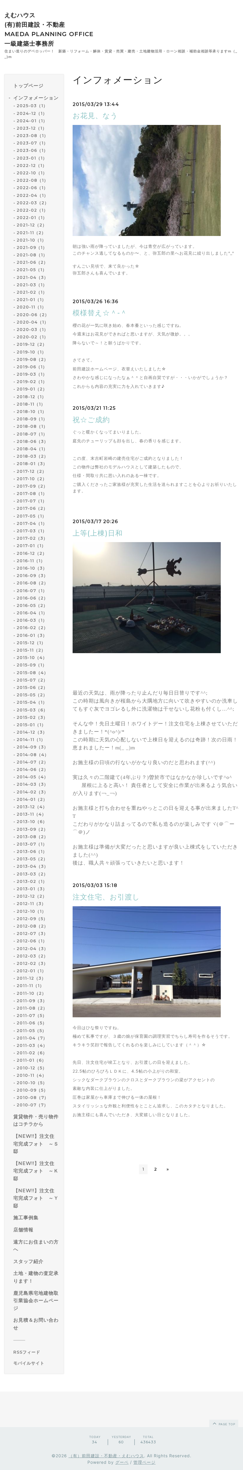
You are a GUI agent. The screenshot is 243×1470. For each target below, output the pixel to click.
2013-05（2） (32, 859)
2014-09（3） (32, 747)
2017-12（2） (32, 471)
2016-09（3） (32, 575)
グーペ (122, 1462)
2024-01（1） (32, 120)
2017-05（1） (32, 516)
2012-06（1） (32, 941)
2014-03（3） (32, 784)
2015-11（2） (31, 650)
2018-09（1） (32, 419)
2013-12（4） (32, 806)
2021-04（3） (32, 277)
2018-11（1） (31, 404)
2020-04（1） (33, 322)
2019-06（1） (32, 366)
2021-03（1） (32, 284)
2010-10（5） (32, 1082)
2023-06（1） (32, 150)
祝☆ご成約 (91, 419)
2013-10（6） (32, 821)
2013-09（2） (32, 829)
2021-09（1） (32, 247)
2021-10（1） (31, 240)
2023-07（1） (32, 143)
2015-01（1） (31, 724)
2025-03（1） (32, 105)
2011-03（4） (32, 1045)
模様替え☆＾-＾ (100, 313)
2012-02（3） (32, 963)
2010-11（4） (32, 1075)
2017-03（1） (32, 531)
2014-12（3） (32, 732)
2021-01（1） (31, 299)
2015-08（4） (32, 672)
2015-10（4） (32, 657)
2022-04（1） (32, 195)
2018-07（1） (32, 434)
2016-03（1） (32, 620)
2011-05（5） (32, 1030)
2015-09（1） (32, 665)
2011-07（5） (32, 1015)
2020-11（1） (31, 307)
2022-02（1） (32, 210)
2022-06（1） (32, 187)
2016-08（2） (32, 583)
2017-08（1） (32, 493)
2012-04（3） (32, 948)
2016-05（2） (32, 605)
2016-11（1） (31, 560)
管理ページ (144, 1462)
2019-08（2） (32, 359)
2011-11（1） (30, 985)
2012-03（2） (32, 956)
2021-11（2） (31, 232)
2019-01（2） (32, 389)
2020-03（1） (32, 329)
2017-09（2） (32, 486)
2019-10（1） (31, 352)
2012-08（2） (32, 926)
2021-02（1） (32, 292)
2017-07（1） (32, 501)
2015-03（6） (32, 710)
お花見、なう (95, 115)
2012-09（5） (32, 918)
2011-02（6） (32, 1052)
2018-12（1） (31, 396)
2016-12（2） (32, 553)
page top (226, 1424)
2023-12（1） (32, 128)
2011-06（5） (32, 1023)
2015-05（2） (32, 695)
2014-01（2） (32, 799)
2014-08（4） (33, 754)
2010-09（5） (32, 1090)
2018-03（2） (32, 456)
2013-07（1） (32, 844)
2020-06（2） (33, 314)
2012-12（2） (32, 896)
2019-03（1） (32, 374)
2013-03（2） (32, 874)
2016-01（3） (32, 635)
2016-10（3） (32, 568)
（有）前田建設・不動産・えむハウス (106, 1455)
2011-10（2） (31, 993)
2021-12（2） (32, 225)
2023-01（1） (32, 158)
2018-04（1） (32, 449)
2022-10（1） (32, 173)
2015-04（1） (32, 702)
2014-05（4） (32, 777)
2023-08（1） (32, 135)
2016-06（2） (32, 598)
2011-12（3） (31, 978)
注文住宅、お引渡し (106, 897)
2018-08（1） (32, 426)
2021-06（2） (32, 262)
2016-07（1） (32, 590)
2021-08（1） (32, 255)
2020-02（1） (32, 337)
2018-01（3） (32, 463)
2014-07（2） (32, 762)
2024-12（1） (32, 113)
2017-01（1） (31, 545)
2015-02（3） (32, 717)
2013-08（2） (32, 836)
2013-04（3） (32, 866)
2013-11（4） (31, 814)
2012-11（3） (31, 903)
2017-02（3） (32, 538)
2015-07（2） (32, 680)
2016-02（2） (32, 627)
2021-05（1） (32, 269)
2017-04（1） (32, 523)
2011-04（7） (32, 1038)
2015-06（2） (32, 687)
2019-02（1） (32, 381)
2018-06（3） (32, 441)
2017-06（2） (32, 508)
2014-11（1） (31, 739)
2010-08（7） (33, 1097)
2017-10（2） (32, 478)
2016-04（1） (32, 613)
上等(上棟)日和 (98, 533)
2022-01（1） (32, 217)
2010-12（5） (32, 1068)
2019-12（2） (32, 344)
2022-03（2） (33, 202)
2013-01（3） (32, 888)
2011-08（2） (32, 1008)
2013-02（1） (32, 881)
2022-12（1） (32, 165)
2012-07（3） (32, 933)
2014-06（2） (32, 769)
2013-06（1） (32, 851)
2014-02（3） (32, 792)
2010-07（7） (32, 1105)
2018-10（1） (32, 411)
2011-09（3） (32, 1000)
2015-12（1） (31, 642)
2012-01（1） (31, 970)
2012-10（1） (31, 911)
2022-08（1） (32, 180)
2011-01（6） (31, 1060)
